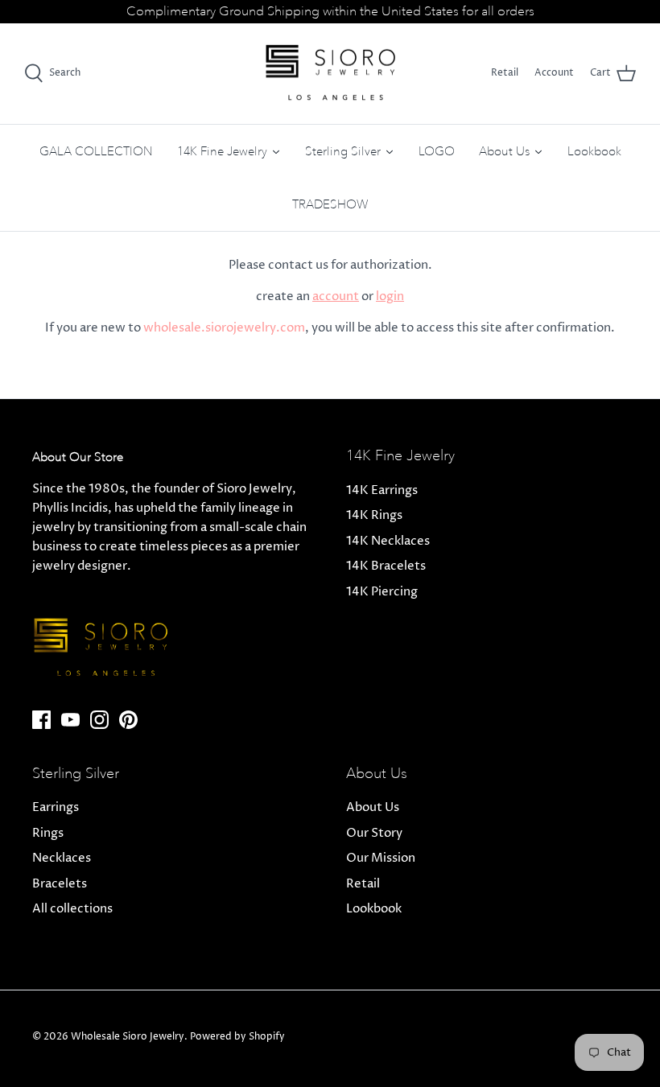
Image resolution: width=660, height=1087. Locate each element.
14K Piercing (382, 591)
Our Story (374, 833)
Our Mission (380, 858)
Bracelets (59, 883)
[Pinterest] (128, 719)
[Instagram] (99, 719)
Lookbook (374, 908)
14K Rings (374, 515)
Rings (48, 833)
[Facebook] (41, 719)
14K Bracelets (386, 566)
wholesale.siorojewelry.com (224, 327)
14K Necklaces (388, 541)
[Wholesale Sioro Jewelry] (330, 74)
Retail (504, 73)
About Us (372, 807)
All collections (72, 908)
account (335, 296)
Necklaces (61, 858)
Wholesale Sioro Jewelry (127, 1037)
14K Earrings (382, 490)
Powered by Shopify (237, 1037)
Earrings (55, 807)
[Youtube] (70, 719)
